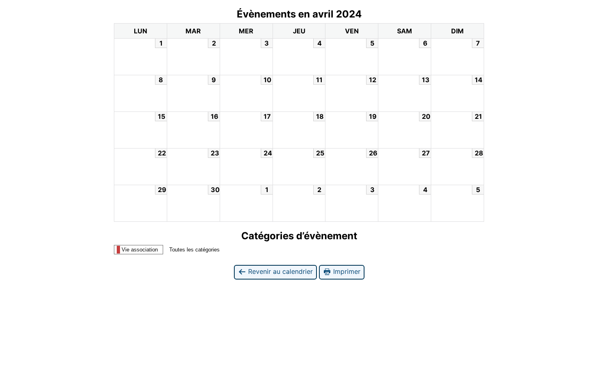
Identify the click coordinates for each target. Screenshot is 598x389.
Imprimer (345, 271)
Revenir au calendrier (279, 271)
